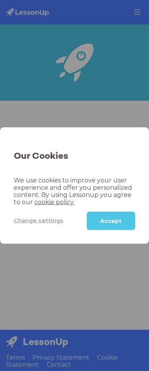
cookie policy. (54, 201)
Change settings (38, 220)
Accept (110, 220)
